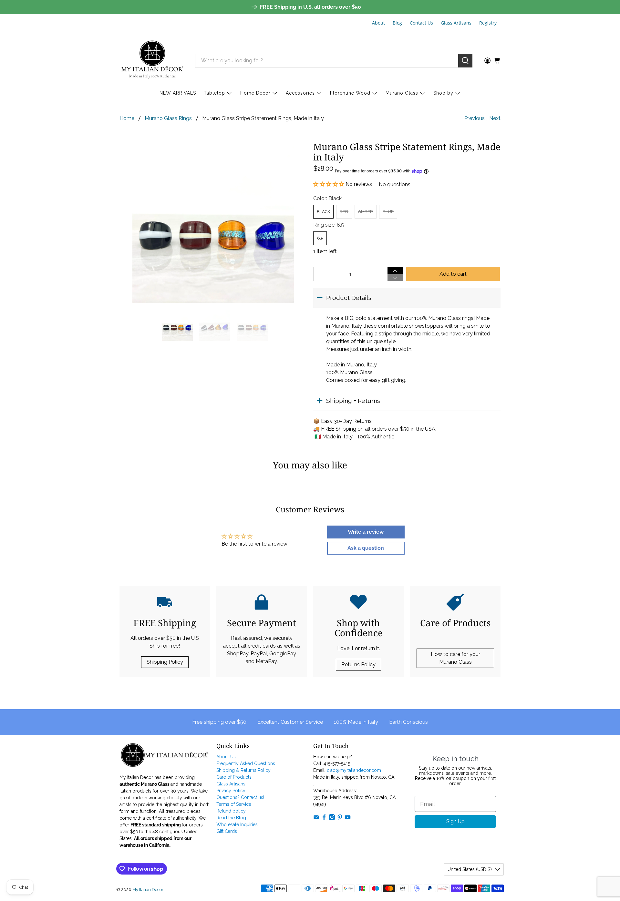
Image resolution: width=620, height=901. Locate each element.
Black (323, 211)
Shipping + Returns (353, 400)
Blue (388, 211)
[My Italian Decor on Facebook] (324, 818)
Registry (488, 23)
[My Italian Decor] (152, 60)
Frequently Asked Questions (245, 763)
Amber (365, 211)
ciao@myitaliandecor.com (354, 770)
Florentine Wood (350, 93)
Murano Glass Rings (168, 118)
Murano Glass (402, 93)
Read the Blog (231, 817)
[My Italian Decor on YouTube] (348, 818)
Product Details (348, 297)
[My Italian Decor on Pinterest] (340, 818)
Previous (474, 118)
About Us (226, 756)
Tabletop (214, 93)
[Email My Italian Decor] (316, 818)
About (378, 23)
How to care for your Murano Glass (455, 658)
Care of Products (234, 777)
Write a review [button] (366, 532)
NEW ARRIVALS (178, 93)
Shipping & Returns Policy (243, 770)
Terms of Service (233, 804)
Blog (397, 23)
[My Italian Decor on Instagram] (332, 818)
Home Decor (255, 93)
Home (126, 118)
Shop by (443, 93)
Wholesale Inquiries (237, 824)
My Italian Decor (147, 889)
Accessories (300, 93)
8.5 (320, 238)
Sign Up (455, 821)
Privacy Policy (230, 790)
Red (344, 211)
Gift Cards (226, 831)
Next (495, 118)
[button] (329, 184)
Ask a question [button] (365, 548)
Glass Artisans (456, 23)
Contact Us (421, 23)
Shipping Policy (165, 662)
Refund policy (231, 811)
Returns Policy (358, 664)
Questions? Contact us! (240, 797)
